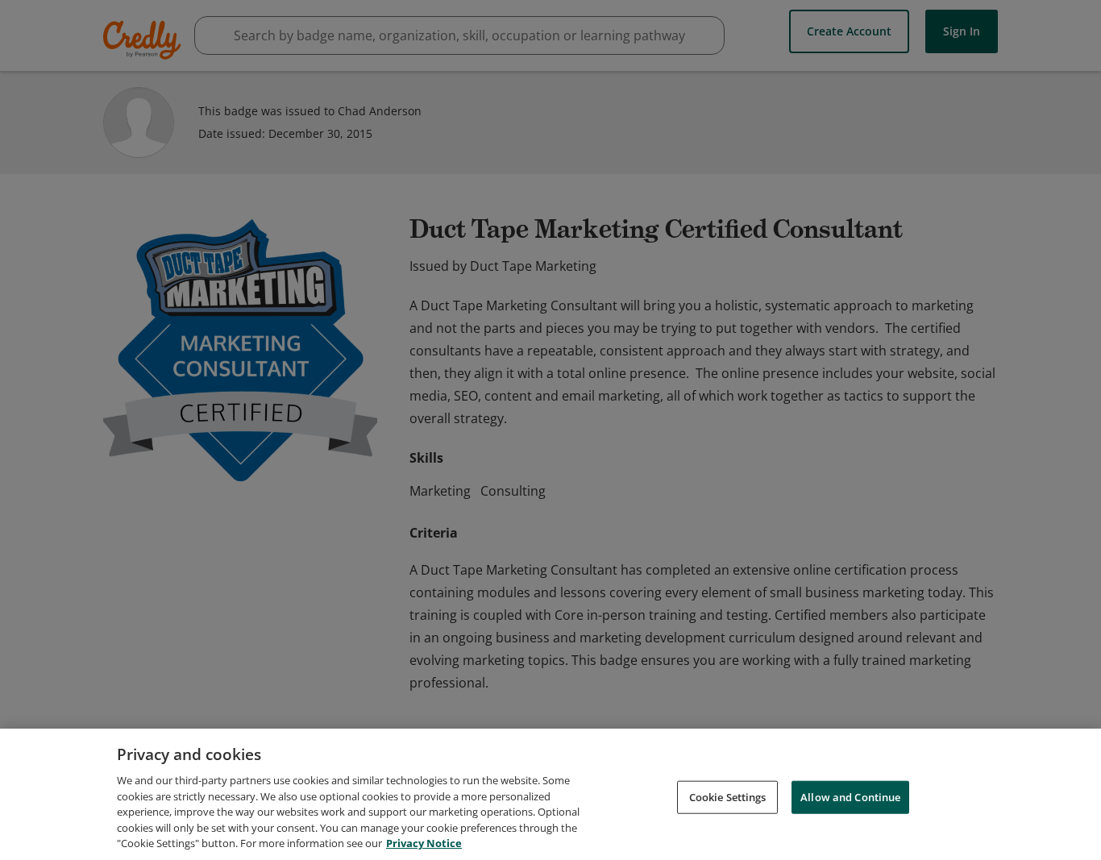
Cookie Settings (728, 796)
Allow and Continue (850, 796)
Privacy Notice (424, 843)
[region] (550, 794)
